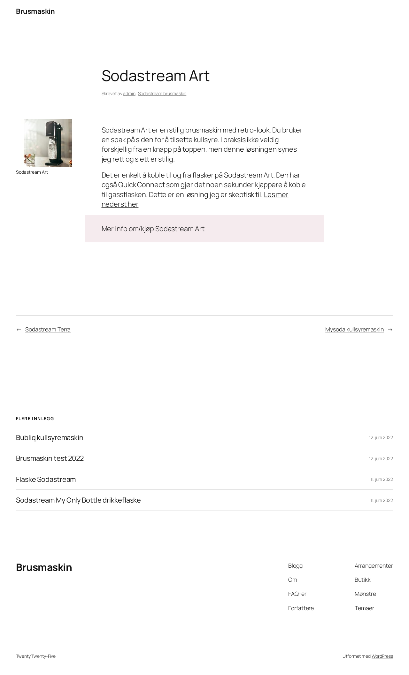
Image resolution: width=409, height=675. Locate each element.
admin (129, 93)
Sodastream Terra (48, 329)
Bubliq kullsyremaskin (49, 437)
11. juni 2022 (381, 479)
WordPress (382, 656)
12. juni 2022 (381, 437)
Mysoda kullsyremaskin (354, 329)
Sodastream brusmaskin (162, 93)
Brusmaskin (35, 11)
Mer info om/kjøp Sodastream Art (153, 228)
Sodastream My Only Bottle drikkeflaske (78, 500)
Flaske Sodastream (46, 479)
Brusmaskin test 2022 (50, 458)
